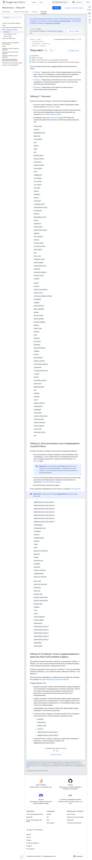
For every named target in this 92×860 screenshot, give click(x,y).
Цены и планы (71, 814)
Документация (36, 43)
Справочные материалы (21, 11)
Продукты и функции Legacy (62, 21)
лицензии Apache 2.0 (58, 763)
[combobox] (61, 2)
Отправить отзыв (74, 50)
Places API (20, 8)
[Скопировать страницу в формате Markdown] (51, 50)
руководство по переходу (52, 23)
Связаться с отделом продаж (74, 8)
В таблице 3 (37, 87)
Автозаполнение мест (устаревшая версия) (54, 679)
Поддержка (70, 820)
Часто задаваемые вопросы (34, 814)
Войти (88, 2)
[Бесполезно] (80, 39)
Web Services (7, 8)
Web (48, 820)
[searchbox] (12, 17)
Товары (34, 2)
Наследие (43, 11)
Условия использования (74, 823)
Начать (56, 8)
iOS (48, 817)
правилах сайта (30, 765)
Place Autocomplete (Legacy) (51, 114)
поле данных (50, 107)
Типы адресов (75, 489)
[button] (11, 27)
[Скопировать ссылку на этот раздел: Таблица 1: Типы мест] (53, 97)
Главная (32, 39)
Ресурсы (34, 11)
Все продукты (30, 849)
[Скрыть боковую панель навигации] (21, 857)
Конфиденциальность (49, 856)
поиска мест (53, 117)
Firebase (28, 840)
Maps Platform (19, 2)
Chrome (28, 837)
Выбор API (29, 817)
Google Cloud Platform (32, 843)
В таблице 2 (37, 80)
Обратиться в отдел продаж (75, 817)
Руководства (6, 11)
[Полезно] (77, 39)
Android (49, 814)
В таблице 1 (37, 72)
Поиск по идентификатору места (34, 820)
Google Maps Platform (38, 41)
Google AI (29, 846)
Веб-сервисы (50, 823)
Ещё (40, 2)
